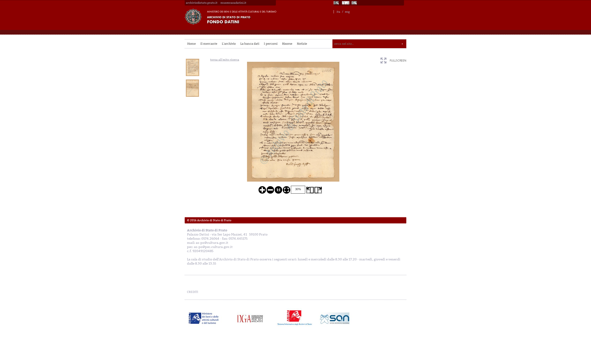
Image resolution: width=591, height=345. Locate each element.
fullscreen (398, 60)
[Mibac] (337, 2)
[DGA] (345, 2)
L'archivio (229, 43)
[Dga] (252, 318)
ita (338, 11)
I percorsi (270, 43)
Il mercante (208, 43)
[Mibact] (204, 318)
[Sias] (355, 2)
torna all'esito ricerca (224, 59)
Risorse (287, 43)
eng (347, 11)
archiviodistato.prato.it (201, 2)
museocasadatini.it (233, 2)
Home (191, 43)
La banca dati (249, 43)
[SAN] (334, 318)
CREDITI (192, 292)
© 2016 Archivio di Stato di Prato (209, 220)
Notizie (302, 43)
